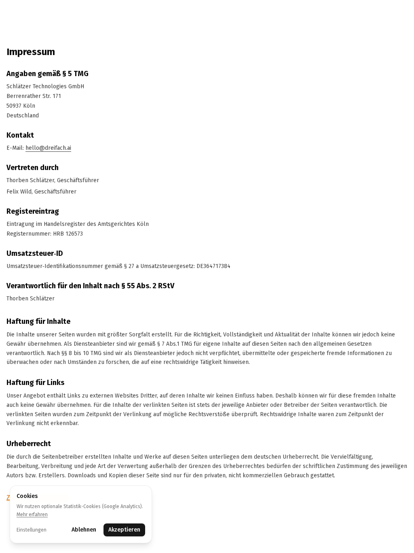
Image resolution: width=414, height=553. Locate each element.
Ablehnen (84, 529)
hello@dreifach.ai (48, 148)
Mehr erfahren (32, 514)
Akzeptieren (124, 529)
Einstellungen (31, 530)
